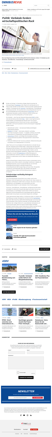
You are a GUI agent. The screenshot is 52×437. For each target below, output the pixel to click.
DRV (33, 117)
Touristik (15, 15)
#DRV (5, 261)
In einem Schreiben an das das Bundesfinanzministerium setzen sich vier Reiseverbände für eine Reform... (26, 283)
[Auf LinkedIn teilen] (3, 109)
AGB (21, 433)
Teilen (15, 68)
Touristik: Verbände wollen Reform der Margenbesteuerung (25, 277)
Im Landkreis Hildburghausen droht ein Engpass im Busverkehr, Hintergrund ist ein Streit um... (9, 327)
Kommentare (7, 68)
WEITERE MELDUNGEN (9, 292)
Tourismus (22, 108)
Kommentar (10, 355)
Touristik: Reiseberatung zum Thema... (8, 277)
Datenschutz (26, 433)
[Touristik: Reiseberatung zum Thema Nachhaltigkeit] (9, 268)
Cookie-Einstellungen (33, 433)
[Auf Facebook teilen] (3, 103)
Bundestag (17, 105)
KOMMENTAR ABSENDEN (26, 377)
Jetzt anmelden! (12, 219)
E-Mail (9, 350)
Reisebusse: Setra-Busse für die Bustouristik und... (41, 322)
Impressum (17, 433)
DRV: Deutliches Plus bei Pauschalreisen (42, 277)
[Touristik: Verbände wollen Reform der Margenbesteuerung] (26, 268)
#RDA (9, 299)
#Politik (14, 299)
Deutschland (31, 111)
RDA (23, 119)
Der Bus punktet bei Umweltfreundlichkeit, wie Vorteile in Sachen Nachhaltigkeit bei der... (9, 283)
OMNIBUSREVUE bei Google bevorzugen (39, 68)
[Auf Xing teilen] (3, 112)
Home (3, 15)
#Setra (42, 317)
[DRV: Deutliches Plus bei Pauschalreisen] (42, 268)
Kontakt (25, 429)
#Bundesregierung (24, 299)
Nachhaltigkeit (36, 198)
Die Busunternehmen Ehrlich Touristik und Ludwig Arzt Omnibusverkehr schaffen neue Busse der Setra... (42, 327)
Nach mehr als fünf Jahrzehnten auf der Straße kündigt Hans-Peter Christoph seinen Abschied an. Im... (26, 327)
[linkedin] (31, 415)
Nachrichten (8, 15)
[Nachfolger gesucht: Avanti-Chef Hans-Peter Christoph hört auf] (26, 312)
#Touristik (9, 273)
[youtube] (24, 415)
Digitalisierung (21, 153)
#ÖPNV (8, 317)
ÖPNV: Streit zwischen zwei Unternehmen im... (8, 322)
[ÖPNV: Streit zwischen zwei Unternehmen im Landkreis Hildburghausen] (9, 312)
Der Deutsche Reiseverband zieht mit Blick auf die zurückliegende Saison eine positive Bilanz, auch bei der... (42, 283)
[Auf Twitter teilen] (3, 106)
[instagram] (27, 415)
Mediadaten (17, 429)
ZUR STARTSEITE (44, 249)
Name (28, 350)
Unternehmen (11, 136)
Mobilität (10, 131)
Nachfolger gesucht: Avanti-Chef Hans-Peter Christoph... (26, 322)
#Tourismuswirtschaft (28, 273)
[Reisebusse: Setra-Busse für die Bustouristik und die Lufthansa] (42, 312)
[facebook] (20, 415)
